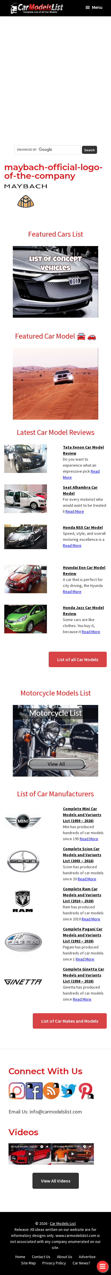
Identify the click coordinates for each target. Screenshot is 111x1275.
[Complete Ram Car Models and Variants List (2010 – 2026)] (23, 889)
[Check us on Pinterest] (85, 1086)
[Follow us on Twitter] (68, 1086)
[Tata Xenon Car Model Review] (25, 448)
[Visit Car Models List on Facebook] (34, 1086)
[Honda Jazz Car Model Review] (25, 608)
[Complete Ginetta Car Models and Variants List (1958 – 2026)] (23, 970)
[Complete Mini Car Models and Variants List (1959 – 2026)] (23, 809)
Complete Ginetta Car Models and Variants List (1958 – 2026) (83, 975)
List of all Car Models (77, 659)
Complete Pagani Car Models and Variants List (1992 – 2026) (82, 935)
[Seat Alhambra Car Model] (25, 488)
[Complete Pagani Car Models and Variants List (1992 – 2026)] (23, 929)
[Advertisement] (55, 81)
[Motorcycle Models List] (55, 708)
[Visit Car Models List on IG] (17, 1086)
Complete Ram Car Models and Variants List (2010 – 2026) (82, 894)
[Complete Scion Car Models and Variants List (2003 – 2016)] (23, 849)
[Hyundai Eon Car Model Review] (25, 568)
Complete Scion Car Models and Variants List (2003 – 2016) (82, 854)
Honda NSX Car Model (83, 527)
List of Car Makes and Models (69, 1021)
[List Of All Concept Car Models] (55, 249)
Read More (74, 511)
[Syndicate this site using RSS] (51, 1086)
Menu (97, 7)
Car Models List (63, 1223)
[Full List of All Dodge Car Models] (30, 1147)
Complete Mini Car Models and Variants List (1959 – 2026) (82, 814)
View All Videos (55, 1181)
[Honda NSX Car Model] (25, 528)
